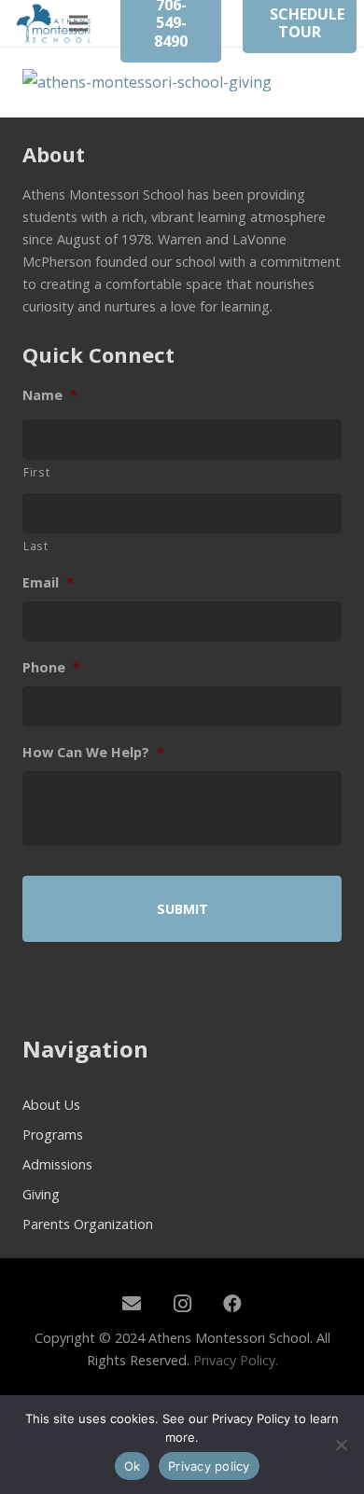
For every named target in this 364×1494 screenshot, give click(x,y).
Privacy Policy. (235, 1360)
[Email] (131, 1303)
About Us (51, 1105)
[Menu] (78, 23)
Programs (52, 1134)
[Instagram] (182, 1303)
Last (36, 545)
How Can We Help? (93, 752)
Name (49, 395)
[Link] (54, 24)
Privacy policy (209, 1466)
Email (48, 582)
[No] (340, 1444)
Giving (41, 1194)
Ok (132, 1466)
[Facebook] (232, 1303)
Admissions (57, 1164)
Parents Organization (87, 1224)
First (36, 471)
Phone (51, 667)
